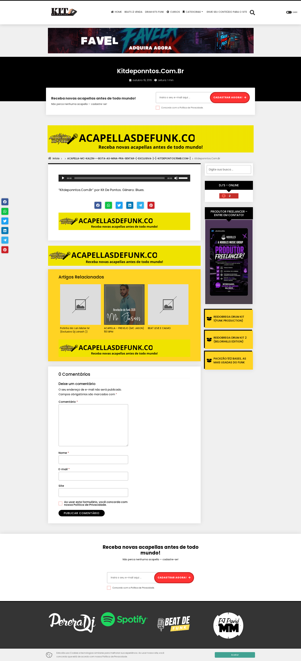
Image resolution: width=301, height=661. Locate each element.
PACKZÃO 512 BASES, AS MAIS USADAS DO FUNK (230, 360)
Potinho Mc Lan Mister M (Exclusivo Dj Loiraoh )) (74, 330)
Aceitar (235, 654)
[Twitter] (119, 205)
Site (61, 486)
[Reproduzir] (63, 178)
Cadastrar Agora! (228, 97)
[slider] (183, 178)
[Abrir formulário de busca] (252, 12)
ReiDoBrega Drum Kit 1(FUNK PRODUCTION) (229, 319)
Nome (64, 453)
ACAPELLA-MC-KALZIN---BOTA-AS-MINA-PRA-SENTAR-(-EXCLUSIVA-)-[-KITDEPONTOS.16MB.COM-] (129, 158)
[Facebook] (97, 205)
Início (56, 158)
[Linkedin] (129, 205)
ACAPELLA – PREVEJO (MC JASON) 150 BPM (124, 330)
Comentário (68, 402)
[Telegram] (140, 205)
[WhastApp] (108, 205)
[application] (124, 178)
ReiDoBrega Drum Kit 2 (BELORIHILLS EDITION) (230, 339)
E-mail (64, 469)
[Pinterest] (151, 205)
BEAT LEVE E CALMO (159, 328)
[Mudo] (176, 178)
